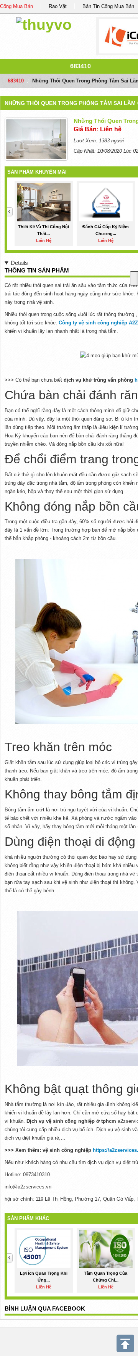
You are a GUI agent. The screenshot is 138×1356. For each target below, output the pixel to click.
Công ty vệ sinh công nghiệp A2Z (98, 323)
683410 (80, 66)
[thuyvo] (44, 23)
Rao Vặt (58, 6)
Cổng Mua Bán (16, 6)
